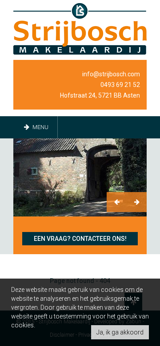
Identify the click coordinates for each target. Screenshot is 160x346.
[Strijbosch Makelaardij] (80, 29)
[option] (80, 177)
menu (39, 127)
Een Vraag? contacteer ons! (80, 238)
